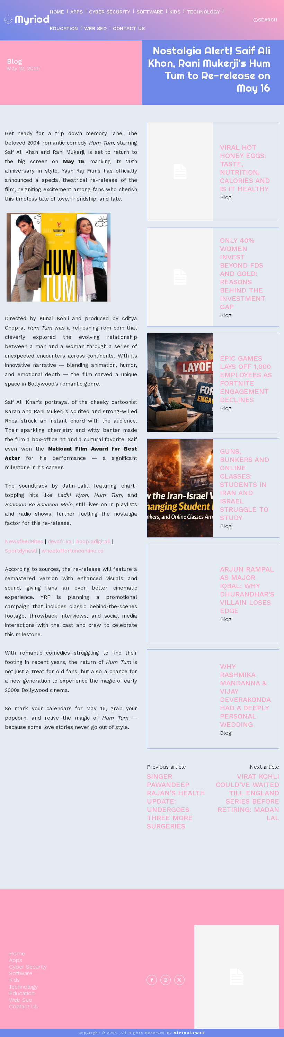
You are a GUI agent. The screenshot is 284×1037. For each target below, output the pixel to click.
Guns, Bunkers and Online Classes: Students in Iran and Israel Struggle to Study (244, 484)
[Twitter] (179, 980)
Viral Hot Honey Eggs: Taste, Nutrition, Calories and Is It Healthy (245, 168)
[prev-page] (255, 1020)
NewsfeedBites (24, 541)
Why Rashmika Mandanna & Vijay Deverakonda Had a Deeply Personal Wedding (245, 695)
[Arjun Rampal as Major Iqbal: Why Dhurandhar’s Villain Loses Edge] (180, 593)
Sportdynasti (21, 551)
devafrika (60, 541)
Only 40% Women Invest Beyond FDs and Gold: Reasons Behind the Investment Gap (242, 273)
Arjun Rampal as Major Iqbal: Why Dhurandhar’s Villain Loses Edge (247, 590)
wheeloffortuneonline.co (73, 551)
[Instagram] (165, 980)
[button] (265, 20)
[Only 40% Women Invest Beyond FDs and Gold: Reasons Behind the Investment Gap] (180, 277)
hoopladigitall (93, 541)
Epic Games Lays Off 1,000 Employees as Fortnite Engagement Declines (246, 379)
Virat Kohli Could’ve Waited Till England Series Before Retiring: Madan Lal (247, 797)
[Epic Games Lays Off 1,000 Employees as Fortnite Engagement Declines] (180, 382)
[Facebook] (152, 980)
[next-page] (272, 1020)
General (236, 996)
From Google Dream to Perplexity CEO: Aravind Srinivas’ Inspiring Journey (237, 971)
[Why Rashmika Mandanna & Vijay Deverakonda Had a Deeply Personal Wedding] (180, 699)
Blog (14, 61)
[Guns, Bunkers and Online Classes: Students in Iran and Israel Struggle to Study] (180, 488)
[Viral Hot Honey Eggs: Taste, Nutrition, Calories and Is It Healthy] (180, 171)
